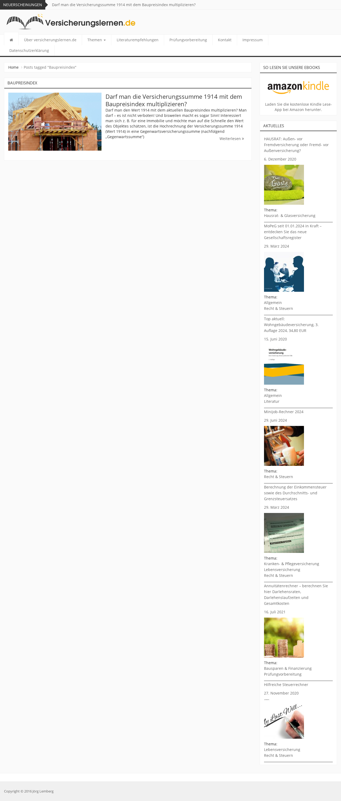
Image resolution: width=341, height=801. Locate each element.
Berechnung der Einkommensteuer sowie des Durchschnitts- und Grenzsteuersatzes (295, 492)
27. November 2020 (281, 693)
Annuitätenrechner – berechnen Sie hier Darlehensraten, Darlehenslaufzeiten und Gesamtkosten (296, 594)
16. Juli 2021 (275, 611)
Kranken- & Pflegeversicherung (291, 563)
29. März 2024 (276, 246)
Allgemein (273, 302)
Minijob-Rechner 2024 (283, 411)
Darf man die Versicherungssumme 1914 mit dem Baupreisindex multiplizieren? (124, 4)
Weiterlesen (231, 138)
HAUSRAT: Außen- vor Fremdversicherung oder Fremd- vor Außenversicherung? (296, 144)
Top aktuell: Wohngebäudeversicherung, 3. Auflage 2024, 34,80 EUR (291, 324)
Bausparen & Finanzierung (288, 668)
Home (13, 67)
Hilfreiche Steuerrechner (286, 684)
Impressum (252, 39)
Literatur (271, 401)
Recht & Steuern (278, 308)
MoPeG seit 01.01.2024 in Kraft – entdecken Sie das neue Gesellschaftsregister (293, 231)
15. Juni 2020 (275, 339)
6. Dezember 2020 (280, 159)
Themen (95, 39)
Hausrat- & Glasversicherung (289, 215)
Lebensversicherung (282, 569)
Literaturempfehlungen (138, 39)
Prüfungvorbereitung (188, 39)
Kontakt (225, 39)
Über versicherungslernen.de (50, 39)
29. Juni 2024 (275, 420)
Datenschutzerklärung (29, 50)
